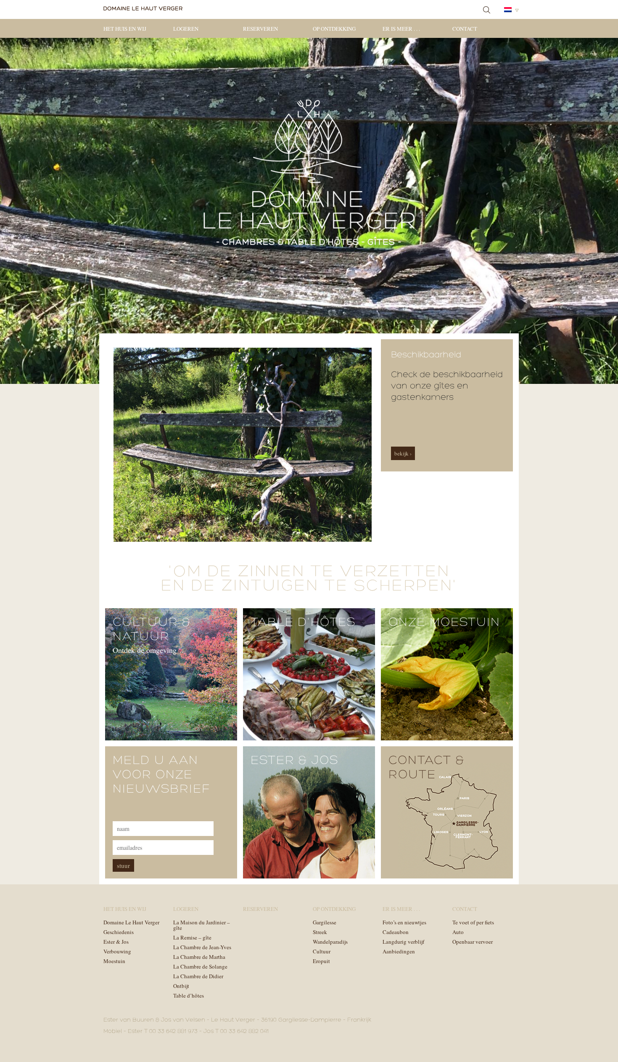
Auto (458, 932)
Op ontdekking (334, 28)
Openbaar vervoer (472, 941)
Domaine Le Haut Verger (131, 922)
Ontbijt (181, 986)
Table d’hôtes (188, 995)
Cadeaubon (396, 932)
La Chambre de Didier (198, 976)
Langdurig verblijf (403, 941)
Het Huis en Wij (124, 28)
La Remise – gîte (192, 937)
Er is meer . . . (401, 28)
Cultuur (321, 951)
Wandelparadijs (330, 941)
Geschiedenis (118, 932)
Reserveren (260, 28)
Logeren (185, 28)
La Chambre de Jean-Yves (202, 947)
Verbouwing (117, 951)
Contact (464, 28)
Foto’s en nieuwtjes (404, 922)
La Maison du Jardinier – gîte (201, 925)
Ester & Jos (116, 941)
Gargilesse (324, 922)
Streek (320, 932)
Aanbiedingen (399, 951)
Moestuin (114, 961)
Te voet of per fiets (473, 922)
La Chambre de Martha (199, 957)
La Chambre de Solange (200, 966)
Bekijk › (403, 453)
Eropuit (321, 961)
